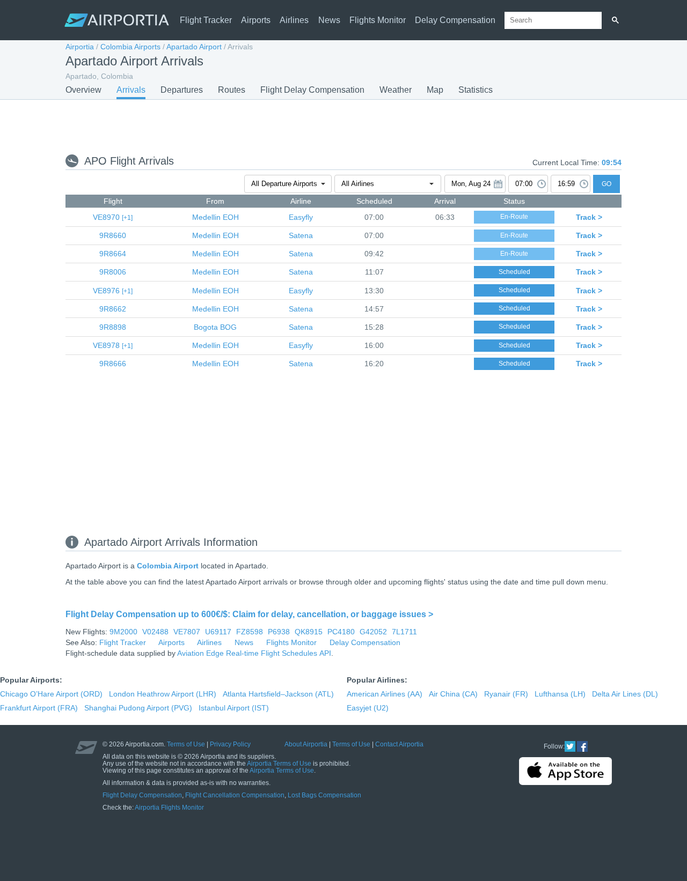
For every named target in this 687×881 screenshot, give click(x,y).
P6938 (279, 631)
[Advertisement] (343, 126)
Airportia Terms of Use (279, 763)
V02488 (155, 631)
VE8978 (106, 345)
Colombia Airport (168, 565)
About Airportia (305, 744)
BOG (215, 327)
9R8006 (112, 272)
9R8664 (112, 253)
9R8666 (112, 363)
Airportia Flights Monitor (169, 807)
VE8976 (106, 290)
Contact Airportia (399, 744)
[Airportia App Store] (565, 771)
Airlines (294, 20)
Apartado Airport (194, 46)
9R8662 (112, 309)
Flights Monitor (377, 20)
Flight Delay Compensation (312, 89)
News (329, 20)
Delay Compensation (455, 20)
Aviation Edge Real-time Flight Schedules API (254, 653)
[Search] (615, 20)
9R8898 (112, 327)
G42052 (373, 631)
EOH (215, 217)
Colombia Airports (130, 46)
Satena (301, 235)
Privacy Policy (230, 744)
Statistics (475, 89)
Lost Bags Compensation (324, 795)
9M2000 (123, 631)
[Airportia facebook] (582, 746)
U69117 (218, 631)
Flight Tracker (206, 20)
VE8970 (106, 217)
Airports (256, 20)
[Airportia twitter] (570, 746)
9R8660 (112, 235)
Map (435, 89)
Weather (395, 89)
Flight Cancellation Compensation (234, 795)
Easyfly (301, 217)
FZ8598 (249, 631)
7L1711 (404, 631)
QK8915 (309, 631)
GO (606, 184)
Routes (231, 89)
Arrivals (130, 89)
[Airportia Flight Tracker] (116, 20)
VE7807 (186, 631)
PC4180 (341, 631)
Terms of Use (186, 744)
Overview (83, 89)
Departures (181, 89)
